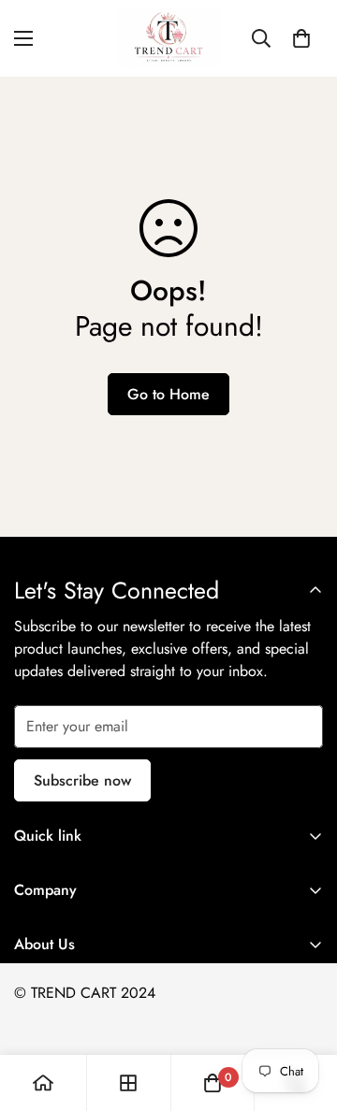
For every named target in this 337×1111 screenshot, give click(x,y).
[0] (301, 38)
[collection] (128, 1083)
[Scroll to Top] (303, 1012)
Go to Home (168, 394)
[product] (43, 1083)
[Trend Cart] (168, 38)
